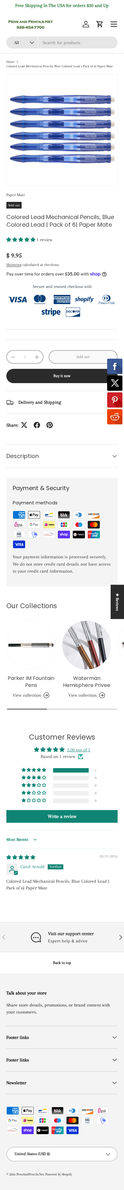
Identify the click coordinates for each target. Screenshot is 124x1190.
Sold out (83, 357)
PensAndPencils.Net (30, 1174)
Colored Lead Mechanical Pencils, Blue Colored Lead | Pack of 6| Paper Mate (59, 66)
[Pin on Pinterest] (49, 425)
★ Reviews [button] (117, 602)
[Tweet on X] (24, 425)
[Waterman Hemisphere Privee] (86, 645)
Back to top (62, 963)
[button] (100, 24)
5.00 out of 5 (78, 749)
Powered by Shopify (58, 1174)
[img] (20, 857)
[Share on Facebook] (37, 425)
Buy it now (62, 376)
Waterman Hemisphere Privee (86, 682)
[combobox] (62, 43)
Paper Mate (15, 195)
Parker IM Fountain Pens (31, 682)
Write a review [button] (62, 816)
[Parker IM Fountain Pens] (31, 645)
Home (10, 62)
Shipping (14, 265)
